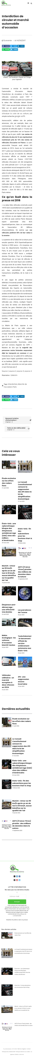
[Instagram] (14, 880)
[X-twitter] (14, 876)
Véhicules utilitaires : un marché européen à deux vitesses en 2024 (8, 681)
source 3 (20, 371)
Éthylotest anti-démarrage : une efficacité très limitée (9, 608)
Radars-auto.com (19, 1054)
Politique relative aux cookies (23, 1051)
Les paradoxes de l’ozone (24, 611)
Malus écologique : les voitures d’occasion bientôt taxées (9, 640)
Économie (8, 40)
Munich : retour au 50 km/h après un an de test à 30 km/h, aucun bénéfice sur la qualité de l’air (9, 573)
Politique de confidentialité (8, 1051)
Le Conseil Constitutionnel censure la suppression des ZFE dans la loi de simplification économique (25, 490)
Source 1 (5, 371)
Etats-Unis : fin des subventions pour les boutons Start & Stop (25, 534)
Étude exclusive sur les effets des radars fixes (9, 482)
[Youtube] (17, 880)
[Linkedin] (17, 876)
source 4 (28, 371)
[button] (31, 3)
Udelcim (14, 375)
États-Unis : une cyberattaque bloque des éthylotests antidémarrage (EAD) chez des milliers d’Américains (9, 532)
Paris (15, 387)
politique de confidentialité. (19, 915)
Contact (29, 1049)
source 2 (12, 371)
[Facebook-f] (19, 876)
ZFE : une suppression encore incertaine (23, 680)
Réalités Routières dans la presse (17, 920)
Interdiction (12, 384)
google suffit (20, 116)
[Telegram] (19, 880)
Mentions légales (22, 1049)
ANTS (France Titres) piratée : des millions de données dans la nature (25, 572)
